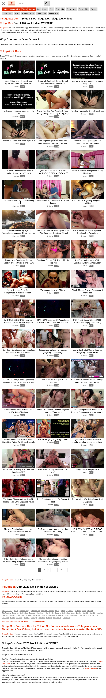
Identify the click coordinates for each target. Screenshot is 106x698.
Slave (84, 611)
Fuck (81, 9)
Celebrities (24, 613)
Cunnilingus (50, 615)
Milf (86, 9)
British (67, 615)
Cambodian (74, 615)
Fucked (93, 9)
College (49, 618)
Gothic (12, 618)
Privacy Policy (24, 611)
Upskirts (85, 613)
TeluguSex (6, 23)
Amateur (90, 611)
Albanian (29, 615)
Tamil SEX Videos (47, 611)
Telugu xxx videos (90, 668)
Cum (5, 13)
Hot (62, 9)
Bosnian (26, 618)
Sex (57, 9)
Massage (34, 618)
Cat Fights (5, 618)
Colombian (90, 615)
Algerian (100, 613)
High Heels (40, 613)
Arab (97, 615)
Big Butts (19, 618)
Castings (5, 615)
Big (38, 9)
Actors (32, 9)
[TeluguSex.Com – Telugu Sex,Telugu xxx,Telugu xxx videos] (11, 3)
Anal (51, 9)
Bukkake (78, 611)
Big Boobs (69, 611)
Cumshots (66, 618)
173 (60, 570)
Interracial (59, 615)
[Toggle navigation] (4, 3)
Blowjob (24, 13)
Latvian (78, 613)
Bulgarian (15, 613)
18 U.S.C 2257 (7, 611)
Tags (24, 9)
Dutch (63, 611)
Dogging (32, 613)
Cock (69, 9)
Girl (10, 13)
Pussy (44, 9)
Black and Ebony (39, 615)
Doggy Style (20, 615)
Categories (15, 9)
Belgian (82, 615)
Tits (44, 13)
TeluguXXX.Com (10, 51)
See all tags (53, 13)
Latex (73, 613)
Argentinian (57, 618)
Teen (39, 13)
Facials (11, 615)
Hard (32, 13)
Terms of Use (35, 611)
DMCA (16, 611)
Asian (16, 13)
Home (5, 9)
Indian (57, 611)
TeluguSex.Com (9, 18)
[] (47, 3)
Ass (74, 9)
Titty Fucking (6, 613)
